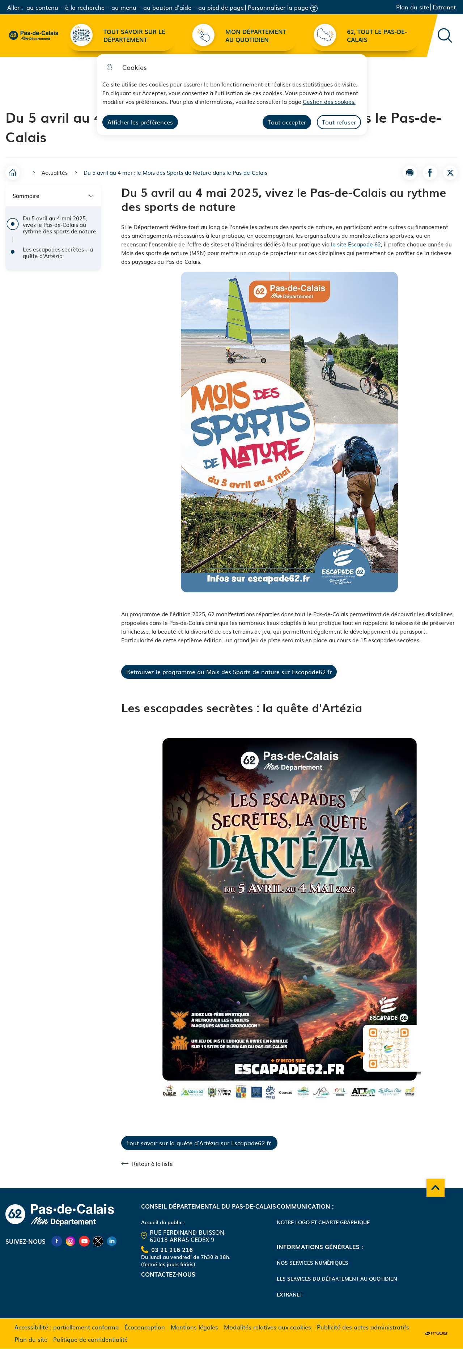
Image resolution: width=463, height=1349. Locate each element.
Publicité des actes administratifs (363, 1326)
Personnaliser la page (278, 7)
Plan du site (412, 7)
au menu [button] (123, 7)
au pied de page (221, 7)
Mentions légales (194, 1326)
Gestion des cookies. (329, 101)
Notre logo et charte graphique (323, 1222)
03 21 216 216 (172, 1249)
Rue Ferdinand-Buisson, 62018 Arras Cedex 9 (188, 1236)
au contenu (42, 7)
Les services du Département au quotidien (337, 1278)
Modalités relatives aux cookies (267, 1326)
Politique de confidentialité (90, 1339)
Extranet (444, 7)
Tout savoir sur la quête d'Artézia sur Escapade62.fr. (199, 1142)
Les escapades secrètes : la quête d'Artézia (58, 252)
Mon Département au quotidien (255, 35)
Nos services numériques (312, 1262)
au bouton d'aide (167, 7)
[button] (410, 172)
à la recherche (85, 7)
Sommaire (26, 195)
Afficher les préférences (140, 122)
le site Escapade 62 (356, 244)
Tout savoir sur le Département (134, 35)
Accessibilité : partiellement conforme (66, 1326)
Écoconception (144, 1326)
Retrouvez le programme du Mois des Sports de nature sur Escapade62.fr (229, 671)
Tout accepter (287, 122)
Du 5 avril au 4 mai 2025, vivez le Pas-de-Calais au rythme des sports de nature (59, 224)
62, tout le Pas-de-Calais (377, 35)
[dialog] (232, 94)
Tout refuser (339, 122)
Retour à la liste (147, 1163)
